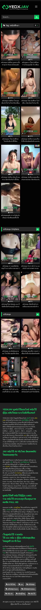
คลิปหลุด (31, 584)
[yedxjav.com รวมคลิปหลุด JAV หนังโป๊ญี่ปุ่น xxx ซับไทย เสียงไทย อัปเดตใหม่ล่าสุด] (17, 7)
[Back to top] (34, 596)
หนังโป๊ (28, 418)
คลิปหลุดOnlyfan (29, 589)
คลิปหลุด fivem (13, 589)
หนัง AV (10, 593)
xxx (22, 584)
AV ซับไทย (11, 584)
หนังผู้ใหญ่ (21, 593)
